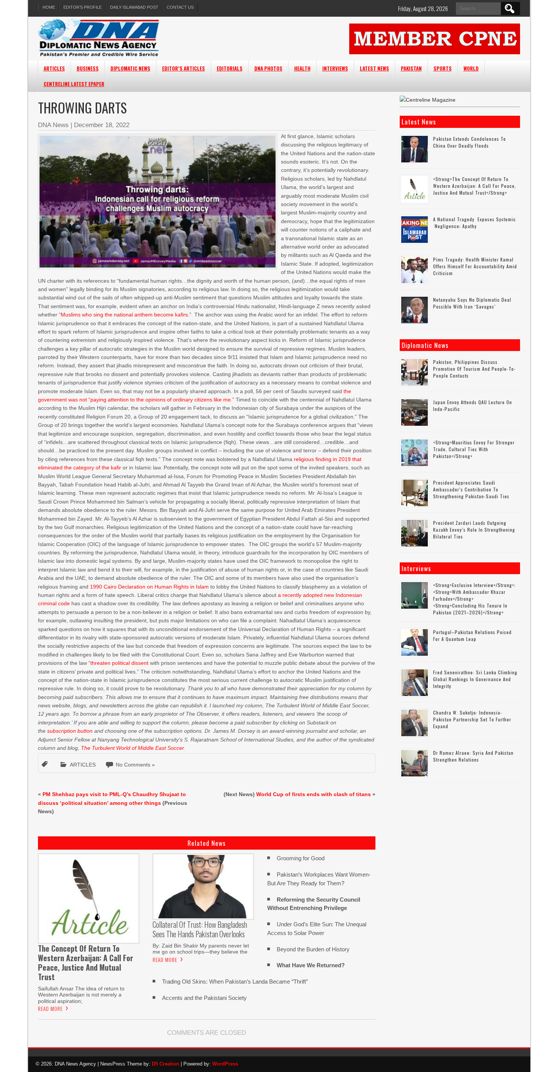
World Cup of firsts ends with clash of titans (313, 794)
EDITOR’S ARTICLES (183, 68)
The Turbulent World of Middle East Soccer (132, 748)
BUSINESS (88, 68)
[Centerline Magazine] (428, 100)
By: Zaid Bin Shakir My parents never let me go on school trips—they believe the (201, 949)
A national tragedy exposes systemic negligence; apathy (474, 222)
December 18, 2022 (101, 125)
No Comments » (135, 765)
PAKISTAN (411, 68)
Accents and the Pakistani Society (205, 998)
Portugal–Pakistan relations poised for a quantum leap (472, 635)
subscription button (70, 731)
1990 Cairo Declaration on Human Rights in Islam (149, 587)
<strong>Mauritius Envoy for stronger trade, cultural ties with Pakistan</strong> (474, 449)
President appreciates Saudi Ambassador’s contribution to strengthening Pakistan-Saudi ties (471, 489)
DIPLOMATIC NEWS (130, 68)
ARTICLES (54, 68)
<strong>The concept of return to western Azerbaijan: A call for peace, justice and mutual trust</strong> (474, 186)
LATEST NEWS (374, 68)
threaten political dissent (119, 663)
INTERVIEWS (335, 68)
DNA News (53, 125)
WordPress (225, 1064)
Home (49, 7)
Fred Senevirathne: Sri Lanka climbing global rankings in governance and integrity (475, 679)
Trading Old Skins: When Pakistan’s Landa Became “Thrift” (235, 981)
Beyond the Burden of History (313, 949)
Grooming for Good (301, 858)
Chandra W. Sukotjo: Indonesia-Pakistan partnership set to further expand (472, 719)
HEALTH (302, 68)
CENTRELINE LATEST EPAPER (74, 84)
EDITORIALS (230, 68)
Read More (50, 1008)
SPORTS (442, 68)
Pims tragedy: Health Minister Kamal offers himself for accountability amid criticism (475, 266)
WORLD (471, 68)
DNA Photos (268, 68)
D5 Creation (165, 1064)
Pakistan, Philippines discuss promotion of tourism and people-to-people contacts (474, 369)
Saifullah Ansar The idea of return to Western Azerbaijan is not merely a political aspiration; (81, 994)
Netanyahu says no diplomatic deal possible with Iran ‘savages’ (472, 303)
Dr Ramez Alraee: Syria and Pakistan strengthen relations (473, 756)
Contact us (180, 7)
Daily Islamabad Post (134, 7)
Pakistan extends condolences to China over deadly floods (469, 142)
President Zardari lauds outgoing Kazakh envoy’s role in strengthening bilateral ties (474, 529)
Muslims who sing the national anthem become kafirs (124, 315)
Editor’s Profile (82, 7)
